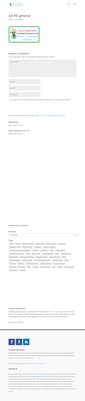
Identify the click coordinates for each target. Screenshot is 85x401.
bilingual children (51, 244)
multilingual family (45, 264)
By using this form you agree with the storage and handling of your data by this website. (41, 100)
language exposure (41, 257)
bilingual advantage (28, 244)
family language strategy (16, 254)
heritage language (47, 254)
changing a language (49, 247)
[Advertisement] (42, 289)
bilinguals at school (15, 247)
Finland (28, 254)
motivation (12, 264)
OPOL (28, 267)
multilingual (21, 264)
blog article (38, 247)
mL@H (67, 260)
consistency (44, 250)
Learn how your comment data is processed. (50, 115)
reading (59, 267)
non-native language (59, 264)
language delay (13, 257)
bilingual (17, 244)
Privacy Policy (32, 363)
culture (52, 250)
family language (60, 250)
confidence (35, 250)
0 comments (19, 19)
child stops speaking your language (19, 250)
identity (57, 254)
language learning (54, 257)
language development (27, 257)
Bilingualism (61, 244)
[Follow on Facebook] (11, 342)
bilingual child (40, 244)
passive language (45, 267)
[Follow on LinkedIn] (26, 342)
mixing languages (57, 260)
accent (11, 244)
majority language (14, 260)
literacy (64, 257)
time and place (13, 270)
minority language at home (42, 260)
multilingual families (32, 264)
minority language (27, 260)
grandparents (36, 254)
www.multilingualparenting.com (40, 374)
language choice (66, 254)
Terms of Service (40, 363)
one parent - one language (17, 267)
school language (69, 267)
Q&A (53, 267)
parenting (35, 267)
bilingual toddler (27, 247)
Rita (11, 19)
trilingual (22, 270)
